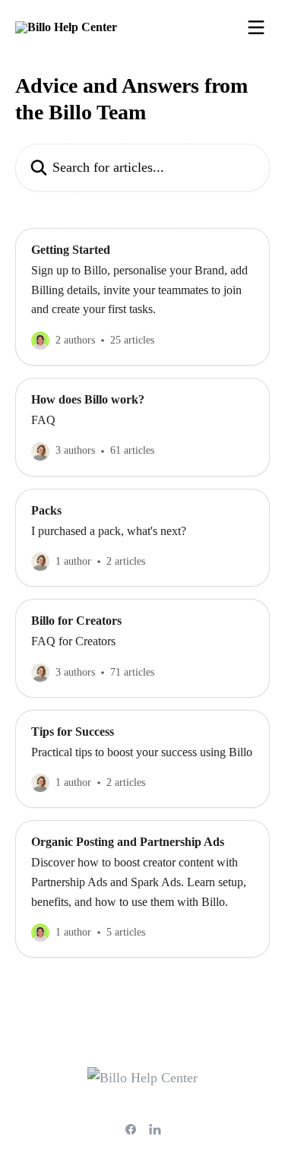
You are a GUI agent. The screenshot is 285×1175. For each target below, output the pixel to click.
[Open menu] (256, 27)
